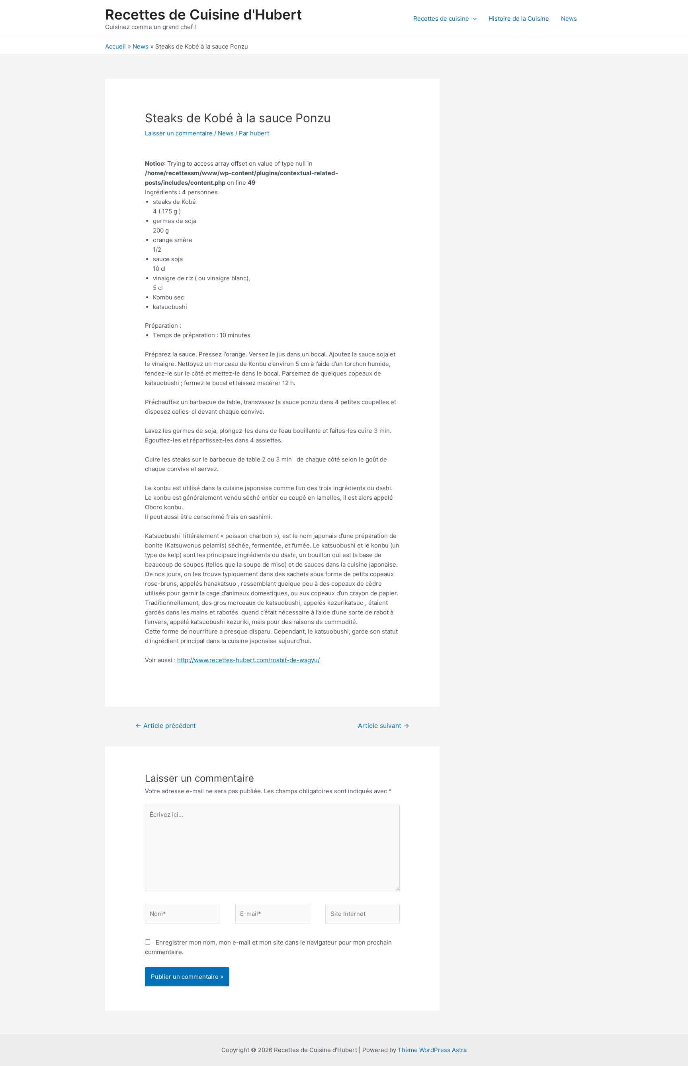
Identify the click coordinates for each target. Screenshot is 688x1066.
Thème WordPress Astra (432, 1050)
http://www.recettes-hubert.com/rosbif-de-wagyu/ (248, 660)
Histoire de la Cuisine (519, 18)
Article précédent (165, 726)
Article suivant (383, 726)
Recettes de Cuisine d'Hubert (203, 14)
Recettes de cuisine (441, 18)
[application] (473, 19)
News (569, 18)
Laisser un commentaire (179, 133)
